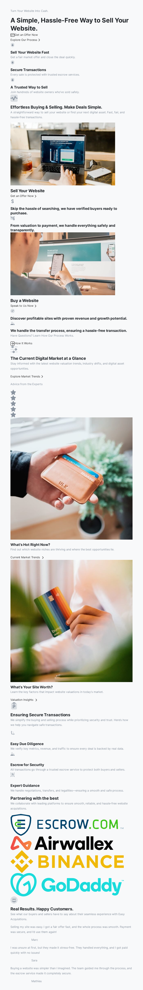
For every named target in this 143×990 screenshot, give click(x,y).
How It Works (23, 343)
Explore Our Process (23, 40)
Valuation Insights (22, 699)
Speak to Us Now (21, 305)
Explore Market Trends (25, 376)
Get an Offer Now (26, 34)
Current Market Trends (25, 557)
